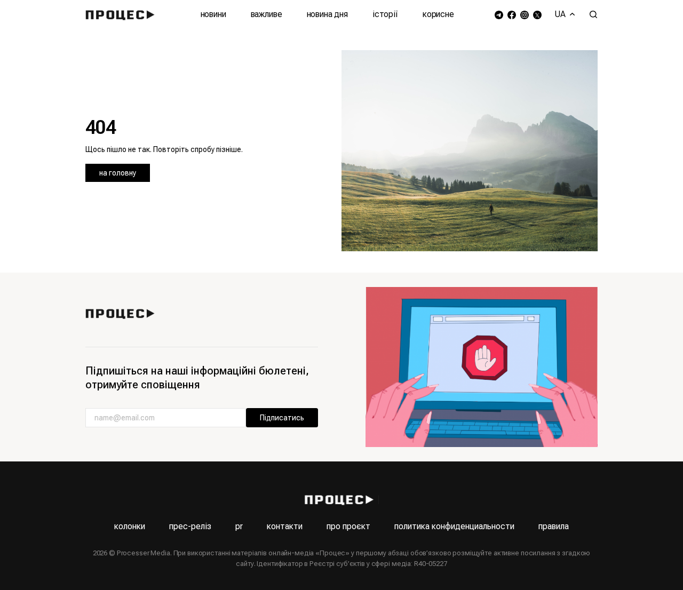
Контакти (285, 526)
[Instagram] (524, 14)
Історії (385, 14)
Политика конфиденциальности (454, 526)
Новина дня (327, 14)
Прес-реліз (190, 526)
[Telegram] (499, 14)
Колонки (129, 526)
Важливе (266, 14)
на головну (117, 173)
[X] (537, 14)
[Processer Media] (122, 14)
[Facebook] (511, 14)
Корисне (438, 14)
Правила (553, 526)
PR (239, 526)
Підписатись (282, 417)
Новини (213, 14)
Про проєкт (348, 526)
